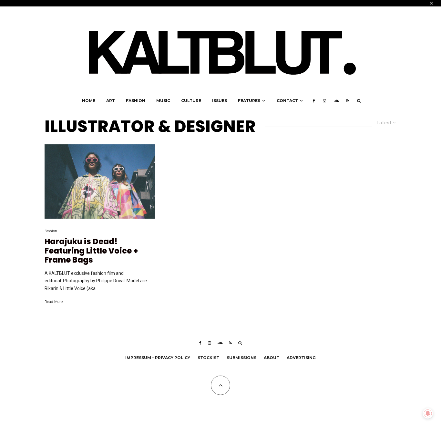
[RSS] (348, 101)
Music (163, 100)
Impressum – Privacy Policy (157, 357)
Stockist (208, 357)
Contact (287, 100)
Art (110, 100)
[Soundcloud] (336, 101)
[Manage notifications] (428, 413)
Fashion (135, 100)
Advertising (301, 357)
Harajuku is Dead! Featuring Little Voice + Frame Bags (91, 251)
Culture (191, 100)
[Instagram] (324, 101)
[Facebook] (314, 101)
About (271, 357)
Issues (219, 100)
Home (88, 100)
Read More (54, 301)
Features (249, 100)
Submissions (241, 357)
